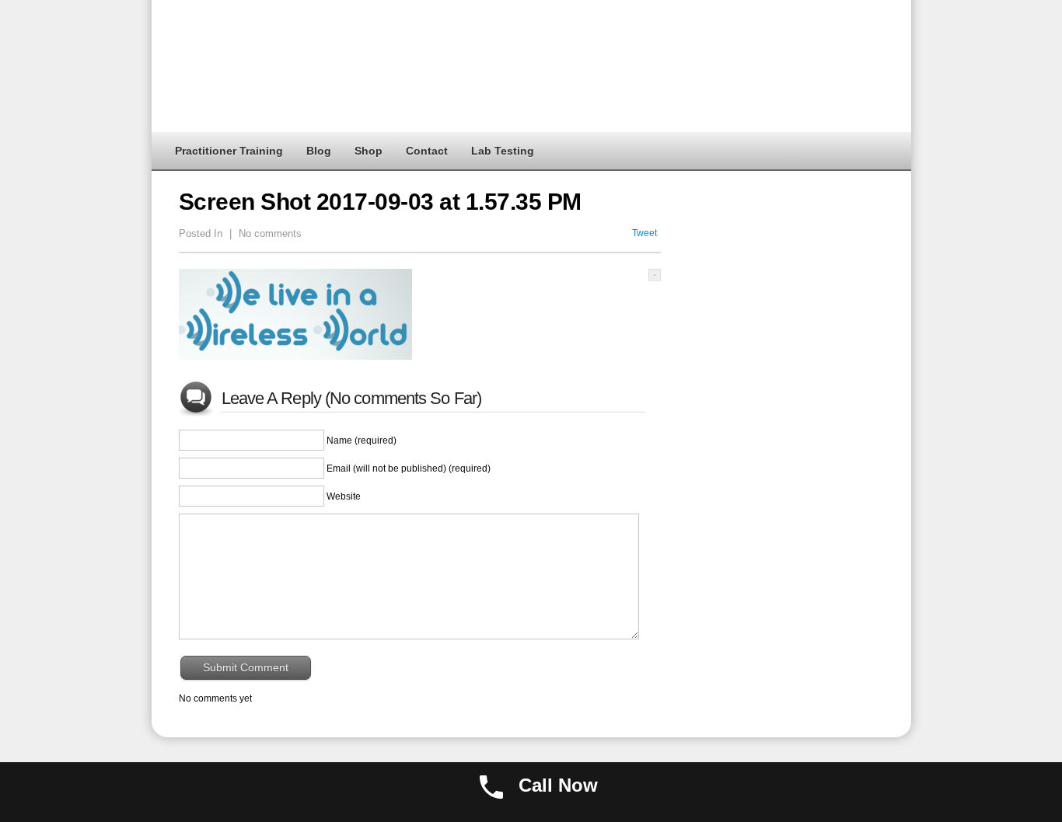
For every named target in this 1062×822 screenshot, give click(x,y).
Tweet (644, 233)
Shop (369, 151)
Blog (318, 151)
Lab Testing (502, 151)
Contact (427, 151)
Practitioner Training (229, 151)
